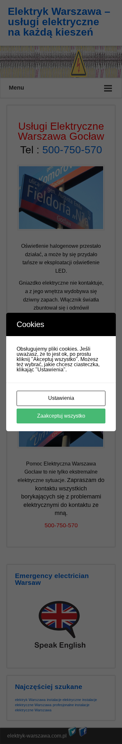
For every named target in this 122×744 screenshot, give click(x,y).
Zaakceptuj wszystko (61, 416)
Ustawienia (61, 398)
